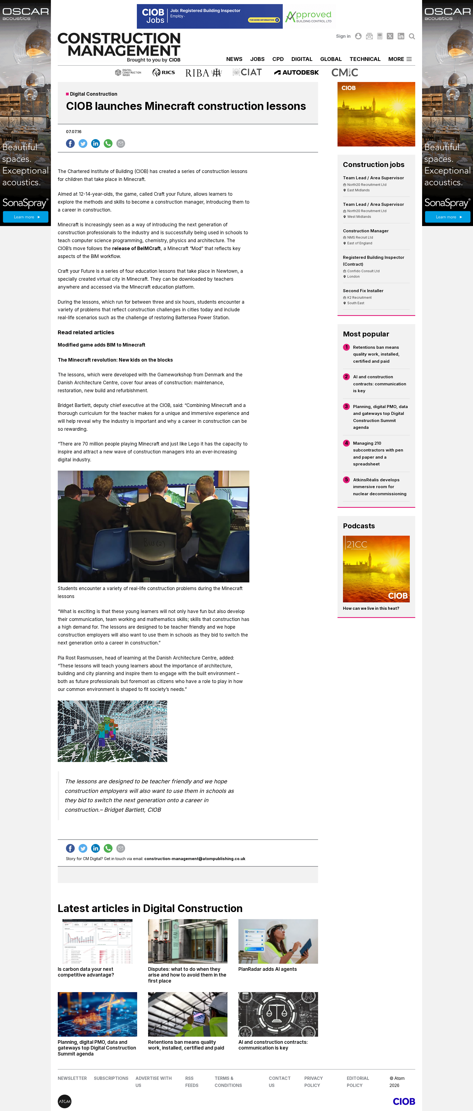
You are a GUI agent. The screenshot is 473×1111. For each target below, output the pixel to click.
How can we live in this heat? (371, 608)
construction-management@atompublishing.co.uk (194, 858)
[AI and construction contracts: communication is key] (278, 1014)
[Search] (412, 36)
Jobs (257, 59)
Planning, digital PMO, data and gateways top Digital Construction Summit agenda (380, 417)
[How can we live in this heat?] (376, 569)
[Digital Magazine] (379, 36)
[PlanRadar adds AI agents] (278, 941)
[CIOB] (325, 1101)
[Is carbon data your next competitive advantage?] (97, 941)
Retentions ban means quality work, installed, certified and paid (376, 354)
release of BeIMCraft (136, 248)
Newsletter (72, 1078)
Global (331, 59)
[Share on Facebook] (70, 143)
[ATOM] (147, 1101)
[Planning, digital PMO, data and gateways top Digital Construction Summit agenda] (97, 1014)
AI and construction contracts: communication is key (379, 383)
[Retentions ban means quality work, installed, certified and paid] (187, 1014)
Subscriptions (111, 1078)
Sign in (343, 36)
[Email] (369, 36)
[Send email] (120, 143)
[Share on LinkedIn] (95, 143)
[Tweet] (83, 143)
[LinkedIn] (401, 36)
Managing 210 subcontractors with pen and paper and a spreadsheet (378, 454)
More (396, 59)
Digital (302, 59)
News (234, 59)
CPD (278, 59)
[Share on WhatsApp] (108, 143)
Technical (365, 59)
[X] (390, 36)
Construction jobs (374, 164)
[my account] (358, 36)
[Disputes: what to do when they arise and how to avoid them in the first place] (187, 941)
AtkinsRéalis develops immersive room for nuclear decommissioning (379, 486)
